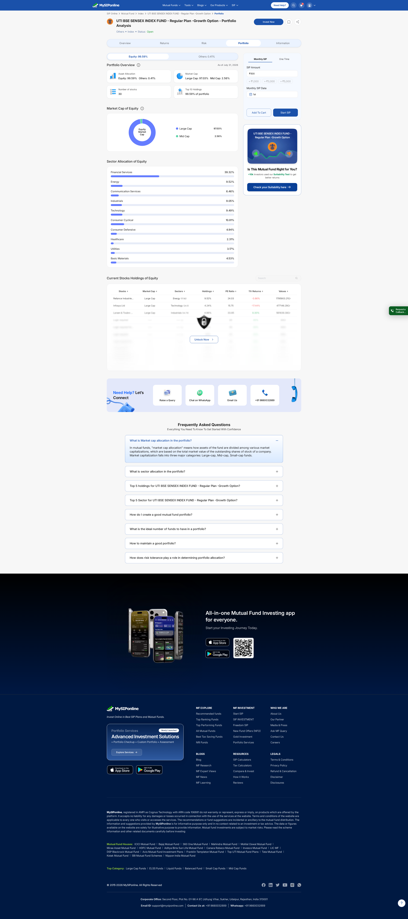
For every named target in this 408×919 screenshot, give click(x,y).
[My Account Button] (311, 5)
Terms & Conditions (281, 759)
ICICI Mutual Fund (145, 844)
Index (131, 31)
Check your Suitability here (269, 187)
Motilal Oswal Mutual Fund (256, 844)
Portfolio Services (243, 742)
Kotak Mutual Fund (117, 855)
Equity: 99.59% (138, 56)
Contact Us (277, 736)
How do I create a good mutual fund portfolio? (161, 514)
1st (254, 94)
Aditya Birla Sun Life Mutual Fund (183, 848)
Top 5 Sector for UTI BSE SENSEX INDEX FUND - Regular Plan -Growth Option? (183, 500)
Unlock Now (201, 339)
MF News (201, 776)
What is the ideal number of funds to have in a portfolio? (168, 529)
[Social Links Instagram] (292, 885)
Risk (204, 43)
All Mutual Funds (205, 730)
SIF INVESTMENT (243, 719)
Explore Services (125, 752)
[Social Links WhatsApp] (299, 885)
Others (120, 31)
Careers (275, 742)
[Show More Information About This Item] (138, 65)
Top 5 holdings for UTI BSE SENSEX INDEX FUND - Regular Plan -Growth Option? (185, 486)
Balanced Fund (193, 868)
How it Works (241, 776)
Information (283, 43)
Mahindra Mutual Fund (224, 844)
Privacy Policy (278, 765)
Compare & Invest (243, 771)
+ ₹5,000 (285, 81)
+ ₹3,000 (269, 81)
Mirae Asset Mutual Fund (121, 848)
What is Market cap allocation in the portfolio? (161, 440)
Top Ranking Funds (207, 719)
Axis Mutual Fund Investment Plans (162, 851)
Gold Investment (242, 736)
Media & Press (278, 725)
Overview (125, 43)
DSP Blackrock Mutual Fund (123, 851)
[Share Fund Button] (297, 21)
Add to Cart (259, 112)
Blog (198, 759)
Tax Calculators (242, 765)
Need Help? (280, 5)
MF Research (203, 765)
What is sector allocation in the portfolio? (157, 471)
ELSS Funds (156, 868)
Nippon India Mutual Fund (180, 855)
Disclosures (277, 782)
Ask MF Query (278, 730)
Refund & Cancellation (283, 771)
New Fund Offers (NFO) (247, 730)
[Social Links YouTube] (285, 885)
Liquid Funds (174, 868)
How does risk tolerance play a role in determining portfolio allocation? (177, 557)
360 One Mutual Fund (195, 844)
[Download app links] (217, 642)
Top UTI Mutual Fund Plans (243, 851)
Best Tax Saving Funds (209, 736)
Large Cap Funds (136, 868)
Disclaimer (276, 776)
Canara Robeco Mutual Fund (223, 848)
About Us (275, 713)
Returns (164, 43)
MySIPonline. (130, 885)
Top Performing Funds (209, 725)
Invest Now (268, 21)
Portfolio (243, 43)
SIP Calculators (242, 759)
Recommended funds (208, 713)
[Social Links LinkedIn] (271, 885)
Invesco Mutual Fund (255, 848)
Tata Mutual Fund (272, 851)
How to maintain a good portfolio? (153, 543)
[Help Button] (401, 903)
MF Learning (203, 782)
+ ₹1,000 (254, 81)
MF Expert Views (206, 771)
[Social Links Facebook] (264, 885)
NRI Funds (202, 742)
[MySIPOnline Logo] (106, 5)
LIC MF (274, 848)
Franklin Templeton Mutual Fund (205, 851)
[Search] (293, 5)
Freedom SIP (240, 725)
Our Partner (277, 719)
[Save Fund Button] (288, 22)
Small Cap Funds (215, 868)
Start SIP (285, 112)
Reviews (238, 782)
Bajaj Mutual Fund (169, 844)
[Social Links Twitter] (278, 885)
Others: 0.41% (207, 56)
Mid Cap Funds (237, 868)
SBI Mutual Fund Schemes (147, 855)
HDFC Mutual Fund (150, 848)
